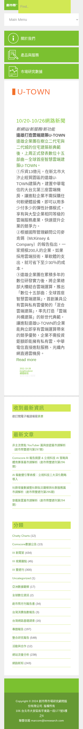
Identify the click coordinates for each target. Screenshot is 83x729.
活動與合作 (19, 646)
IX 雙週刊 (18, 569)
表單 (40, 416)
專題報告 (18, 629)
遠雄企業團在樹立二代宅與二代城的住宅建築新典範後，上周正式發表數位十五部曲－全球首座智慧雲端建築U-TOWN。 (40, 153)
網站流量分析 (20, 654)
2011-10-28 (25, 368)
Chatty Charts (21, 535)
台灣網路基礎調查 (23, 620)
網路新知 (24, 373)
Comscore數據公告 (24, 544)
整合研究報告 (20, 637)
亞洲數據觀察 (20, 586)
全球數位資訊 (20, 595)
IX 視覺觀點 (19, 561)
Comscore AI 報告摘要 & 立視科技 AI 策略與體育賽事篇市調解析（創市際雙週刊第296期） (40, 462)
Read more (26, 359)
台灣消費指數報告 (23, 612)
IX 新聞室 (18, 552)
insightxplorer (26, 371)
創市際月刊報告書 (23, 603)
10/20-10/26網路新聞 (41, 121)
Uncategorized (21, 578)
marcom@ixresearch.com (47, 720)
